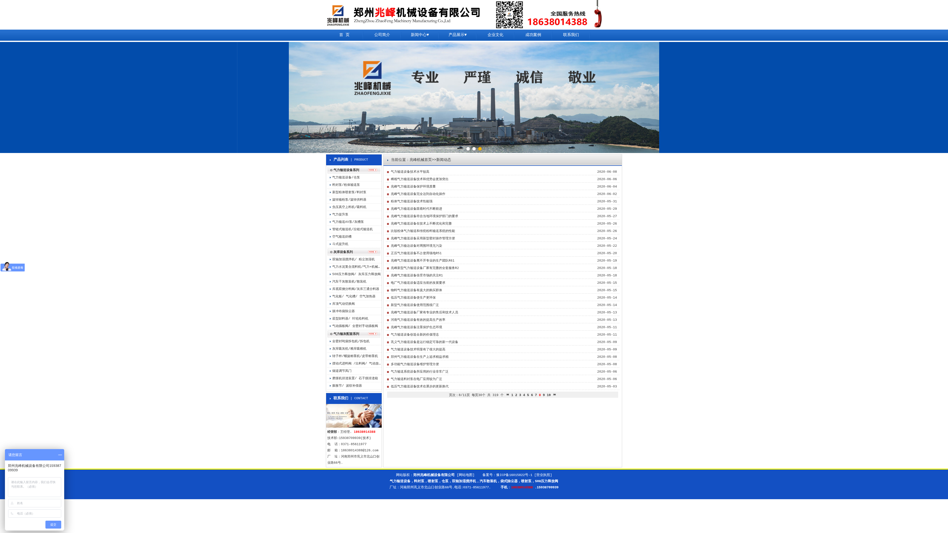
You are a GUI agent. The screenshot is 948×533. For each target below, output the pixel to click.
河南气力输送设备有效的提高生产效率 (418, 320)
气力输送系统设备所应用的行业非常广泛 (420, 372)
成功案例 (533, 35)
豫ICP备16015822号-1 (514, 475)
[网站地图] (465, 475)
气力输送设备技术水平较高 (410, 172)
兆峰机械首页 (421, 160)
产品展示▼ (458, 35)
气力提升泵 (340, 214)
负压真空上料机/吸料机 (349, 207)
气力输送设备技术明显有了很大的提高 (418, 349)
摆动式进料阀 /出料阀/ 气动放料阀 (357, 363)
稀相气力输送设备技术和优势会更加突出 (420, 179)
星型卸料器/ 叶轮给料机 (350, 319)
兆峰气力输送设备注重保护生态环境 (416, 327)
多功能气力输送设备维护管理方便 (415, 364)
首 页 (344, 35)
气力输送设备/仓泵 (346, 177)
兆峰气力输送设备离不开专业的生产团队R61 (422, 261)
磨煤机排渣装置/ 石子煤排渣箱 (355, 378)
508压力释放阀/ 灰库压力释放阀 (356, 274)
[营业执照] (543, 475)
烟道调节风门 (342, 371)
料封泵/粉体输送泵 (346, 185)
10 (549, 395)
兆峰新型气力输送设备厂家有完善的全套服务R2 (425, 268)
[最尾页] (554, 395)
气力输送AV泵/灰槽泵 (348, 222)
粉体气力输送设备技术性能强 (412, 201)
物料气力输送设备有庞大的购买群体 (416, 290)
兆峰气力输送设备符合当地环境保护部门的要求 (424, 216)
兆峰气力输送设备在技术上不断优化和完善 (421, 224)
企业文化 (495, 35)
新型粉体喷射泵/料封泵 (349, 192)
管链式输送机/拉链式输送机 (352, 229)
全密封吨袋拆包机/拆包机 (351, 341)
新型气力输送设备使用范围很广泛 (415, 305)
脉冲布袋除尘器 (343, 311)
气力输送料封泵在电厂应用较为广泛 (416, 379)
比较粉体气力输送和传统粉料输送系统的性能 (423, 231)
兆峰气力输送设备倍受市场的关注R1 (417, 275)
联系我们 (571, 35)
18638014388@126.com (359, 450)
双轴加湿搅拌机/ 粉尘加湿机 (353, 259)
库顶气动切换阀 (343, 304)
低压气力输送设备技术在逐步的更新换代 (420, 386)
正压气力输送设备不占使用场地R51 (416, 253)
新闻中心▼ (420, 35)
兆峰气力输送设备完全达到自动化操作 (418, 194)
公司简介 (382, 35)
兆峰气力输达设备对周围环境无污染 (416, 246)
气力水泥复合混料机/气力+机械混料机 (357, 267)
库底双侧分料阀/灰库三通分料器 (355, 289)
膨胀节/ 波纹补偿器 (347, 386)
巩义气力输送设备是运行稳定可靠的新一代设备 (424, 342)
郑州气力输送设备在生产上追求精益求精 (420, 357)
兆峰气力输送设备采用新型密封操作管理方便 (423, 238)
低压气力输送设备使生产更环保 (413, 298)
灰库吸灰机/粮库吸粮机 (349, 349)
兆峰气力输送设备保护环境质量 (413, 187)
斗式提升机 (340, 244)
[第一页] (507, 395)
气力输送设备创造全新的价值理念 (415, 335)
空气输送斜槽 (342, 237)
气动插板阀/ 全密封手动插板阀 (355, 326)
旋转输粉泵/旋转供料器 (349, 200)
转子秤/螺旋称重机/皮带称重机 (355, 356)
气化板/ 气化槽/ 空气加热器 (353, 296)
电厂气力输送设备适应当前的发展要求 (418, 283)
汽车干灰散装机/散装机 (349, 282)
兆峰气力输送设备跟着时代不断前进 (416, 209)
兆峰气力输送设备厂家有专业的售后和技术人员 (424, 312)
